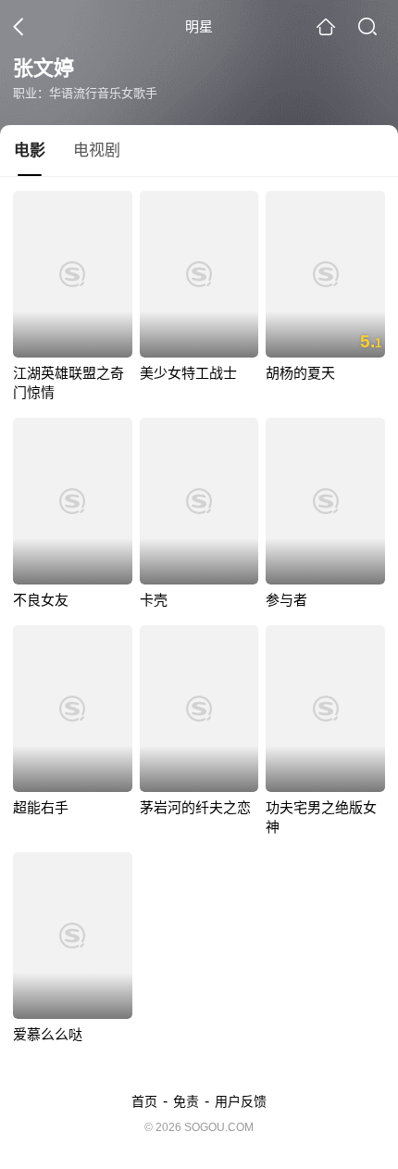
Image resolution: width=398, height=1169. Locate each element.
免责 (186, 1101)
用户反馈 (241, 1101)
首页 (144, 1101)
